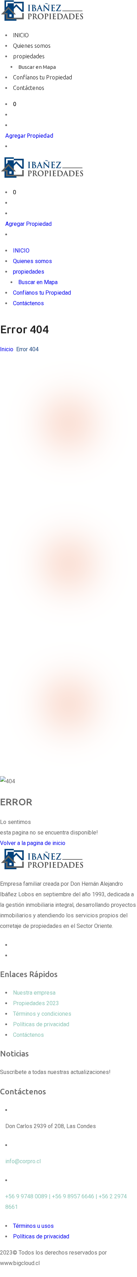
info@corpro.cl (23, 1161)
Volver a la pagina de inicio (32, 843)
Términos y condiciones (42, 1013)
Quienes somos (32, 45)
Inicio (6, 349)
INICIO (21, 35)
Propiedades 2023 (36, 1003)
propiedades (29, 56)
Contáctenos (28, 88)
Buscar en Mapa (37, 67)
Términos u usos (33, 1226)
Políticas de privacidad (41, 1024)
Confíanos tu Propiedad (42, 77)
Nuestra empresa (34, 992)
